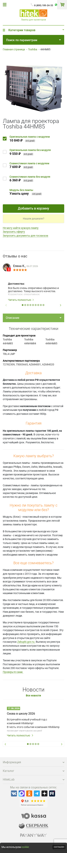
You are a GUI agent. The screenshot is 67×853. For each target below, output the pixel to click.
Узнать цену (19, 193)
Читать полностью (19, 299)
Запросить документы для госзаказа (25, 235)
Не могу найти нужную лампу (21, 227)
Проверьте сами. (13, 672)
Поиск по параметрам (21, 40)
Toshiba (32, 49)
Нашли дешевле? (33, 218)
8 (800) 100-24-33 (43, 5)
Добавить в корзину (33, 208)
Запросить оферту (14, 231)
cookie (25, 846)
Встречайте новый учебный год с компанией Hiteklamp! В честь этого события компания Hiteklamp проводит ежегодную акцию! (33, 725)
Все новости (33, 695)
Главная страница (14, 49)
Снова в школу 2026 (21, 713)
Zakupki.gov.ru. (26, 641)
